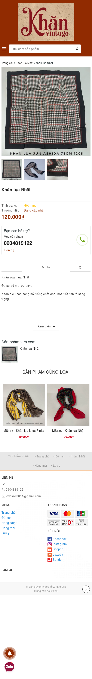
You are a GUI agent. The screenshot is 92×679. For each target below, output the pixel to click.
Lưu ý (5, 533)
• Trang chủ (42, 456)
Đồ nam (7, 517)
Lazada (57, 554)
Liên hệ (9, 250)
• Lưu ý (56, 465)
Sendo (57, 559)
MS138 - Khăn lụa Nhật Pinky (23, 430)
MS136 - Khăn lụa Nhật (68, 430)
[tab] (46, 267)
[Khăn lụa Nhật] (9, 354)
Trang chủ (8, 512)
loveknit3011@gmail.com (23, 496)
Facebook (59, 539)
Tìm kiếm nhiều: (19, 456)
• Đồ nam (59, 456)
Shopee (58, 549)
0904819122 (18, 242)
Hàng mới (8, 528)
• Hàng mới (40, 465)
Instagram (59, 544)
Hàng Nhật (8, 523)
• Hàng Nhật (77, 456)
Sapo (54, 591)
